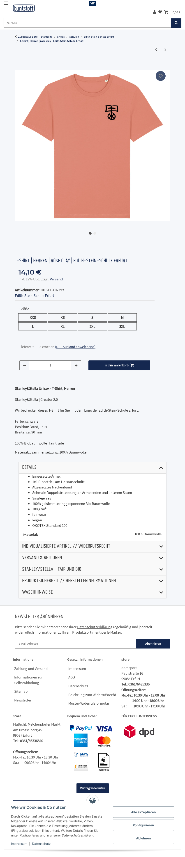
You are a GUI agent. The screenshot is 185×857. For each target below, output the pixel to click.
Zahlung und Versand (31, 668)
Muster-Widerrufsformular (88, 703)
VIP (92, 3)
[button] (154, 12)
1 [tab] (90, 233)
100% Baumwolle (148, 534)
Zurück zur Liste (27, 37)
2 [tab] (94, 233)
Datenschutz (41, 844)
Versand (56, 279)
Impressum (19, 844)
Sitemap (21, 691)
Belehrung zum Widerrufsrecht (92, 694)
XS (65, 317)
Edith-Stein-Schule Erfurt (34, 295)
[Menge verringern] (25, 365)
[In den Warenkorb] (18, 64)
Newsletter (22, 700)
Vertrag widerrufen (92, 788)
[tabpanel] (92, 145)
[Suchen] (176, 23)
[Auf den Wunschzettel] (161, 76)
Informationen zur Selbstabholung (28, 680)
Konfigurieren (143, 825)
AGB (71, 677)
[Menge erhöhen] (76, 365)
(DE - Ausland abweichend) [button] (75, 346)
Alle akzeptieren (143, 812)
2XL (95, 326)
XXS (36, 317)
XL (64, 326)
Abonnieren (153, 644)
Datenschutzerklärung (94, 626)
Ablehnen (143, 838)
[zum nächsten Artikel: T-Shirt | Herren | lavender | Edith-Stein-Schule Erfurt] (165, 50)
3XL (124, 326)
